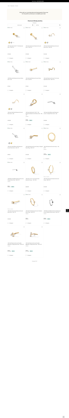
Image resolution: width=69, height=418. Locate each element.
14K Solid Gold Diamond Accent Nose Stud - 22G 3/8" (33, 79)
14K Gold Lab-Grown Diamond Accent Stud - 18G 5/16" (33, 46)
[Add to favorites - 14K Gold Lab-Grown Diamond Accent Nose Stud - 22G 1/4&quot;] (24, 194)
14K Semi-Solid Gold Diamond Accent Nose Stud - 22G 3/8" (51, 46)
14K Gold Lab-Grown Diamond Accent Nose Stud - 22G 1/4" (15, 211)
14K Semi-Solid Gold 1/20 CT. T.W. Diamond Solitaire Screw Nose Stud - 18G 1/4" (34, 113)
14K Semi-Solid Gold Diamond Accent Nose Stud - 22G (15, 113)
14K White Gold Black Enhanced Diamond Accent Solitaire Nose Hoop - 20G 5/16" (52, 211)
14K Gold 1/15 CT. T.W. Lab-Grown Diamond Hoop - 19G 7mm (32, 179)
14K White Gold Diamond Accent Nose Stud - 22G (15, 79)
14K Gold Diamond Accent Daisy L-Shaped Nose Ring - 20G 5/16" (34, 147)
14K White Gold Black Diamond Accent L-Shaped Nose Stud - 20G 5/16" (16, 179)
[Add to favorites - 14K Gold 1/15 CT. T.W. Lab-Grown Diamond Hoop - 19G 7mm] (42, 162)
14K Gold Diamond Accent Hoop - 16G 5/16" (51, 147)
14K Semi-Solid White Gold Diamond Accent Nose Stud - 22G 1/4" (15, 147)
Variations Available (46, 176)
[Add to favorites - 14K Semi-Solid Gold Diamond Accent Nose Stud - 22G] (24, 94)
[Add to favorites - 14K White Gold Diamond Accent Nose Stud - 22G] (24, 62)
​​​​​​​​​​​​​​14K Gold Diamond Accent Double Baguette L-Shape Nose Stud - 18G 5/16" (34, 244)
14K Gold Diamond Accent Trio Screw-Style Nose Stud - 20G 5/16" (51, 79)
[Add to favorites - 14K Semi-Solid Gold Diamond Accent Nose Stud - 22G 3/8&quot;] (60, 28)
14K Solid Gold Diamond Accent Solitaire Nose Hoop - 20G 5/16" (34, 211)
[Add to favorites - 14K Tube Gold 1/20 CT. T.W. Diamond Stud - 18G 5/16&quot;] (24, 28)
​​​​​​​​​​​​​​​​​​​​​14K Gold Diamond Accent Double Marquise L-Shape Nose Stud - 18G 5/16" (16, 244)
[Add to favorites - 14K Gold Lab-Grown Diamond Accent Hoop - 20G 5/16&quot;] (60, 162)
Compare (11, 58)
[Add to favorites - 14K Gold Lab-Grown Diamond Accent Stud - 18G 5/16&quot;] (42, 28)
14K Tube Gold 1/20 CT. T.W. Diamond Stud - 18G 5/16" (15, 46)
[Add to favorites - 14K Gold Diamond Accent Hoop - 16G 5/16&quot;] (60, 128)
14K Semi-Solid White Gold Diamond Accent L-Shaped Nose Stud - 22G (51, 113)
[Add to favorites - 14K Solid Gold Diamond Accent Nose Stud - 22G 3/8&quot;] (42, 62)
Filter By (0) (19, 25)
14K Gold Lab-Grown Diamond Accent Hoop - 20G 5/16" (51, 179)
